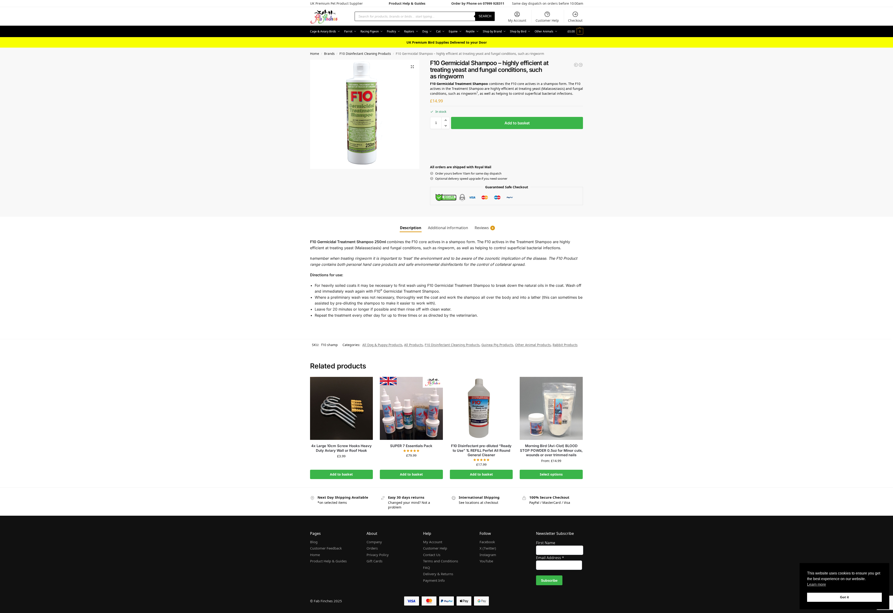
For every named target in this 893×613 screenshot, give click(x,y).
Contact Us (431, 554)
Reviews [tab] (484, 227)
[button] (575, 31)
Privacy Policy (378, 554)
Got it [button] (844, 597)
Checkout (575, 20)
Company (374, 541)
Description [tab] (410, 227)
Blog (314, 541)
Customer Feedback (326, 548)
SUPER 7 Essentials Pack (411, 446)
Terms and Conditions (440, 561)
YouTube (486, 561)
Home (314, 54)
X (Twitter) (488, 548)
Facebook (487, 541)
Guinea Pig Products (497, 345)
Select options (551, 474)
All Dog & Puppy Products (382, 345)
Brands (329, 54)
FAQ (426, 567)
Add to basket (517, 123)
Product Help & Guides (407, 3)
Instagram (488, 554)
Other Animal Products (533, 345)
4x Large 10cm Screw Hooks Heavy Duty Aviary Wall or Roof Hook (341, 448)
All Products (413, 345)
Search (485, 16)
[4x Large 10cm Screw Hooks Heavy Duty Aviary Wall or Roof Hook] (341, 408)
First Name (545, 542)
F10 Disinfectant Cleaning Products (365, 54)
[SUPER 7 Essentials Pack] (411, 408)
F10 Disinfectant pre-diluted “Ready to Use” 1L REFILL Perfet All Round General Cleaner (481, 450)
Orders (372, 548)
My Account (517, 20)
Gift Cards (374, 561)
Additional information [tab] (448, 227)
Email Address (550, 557)
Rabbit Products (565, 345)
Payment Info (434, 580)
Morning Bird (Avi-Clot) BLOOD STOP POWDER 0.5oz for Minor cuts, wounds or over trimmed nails (551, 450)
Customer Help (547, 20)
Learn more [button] (816, 584)
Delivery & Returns (438, 573)
